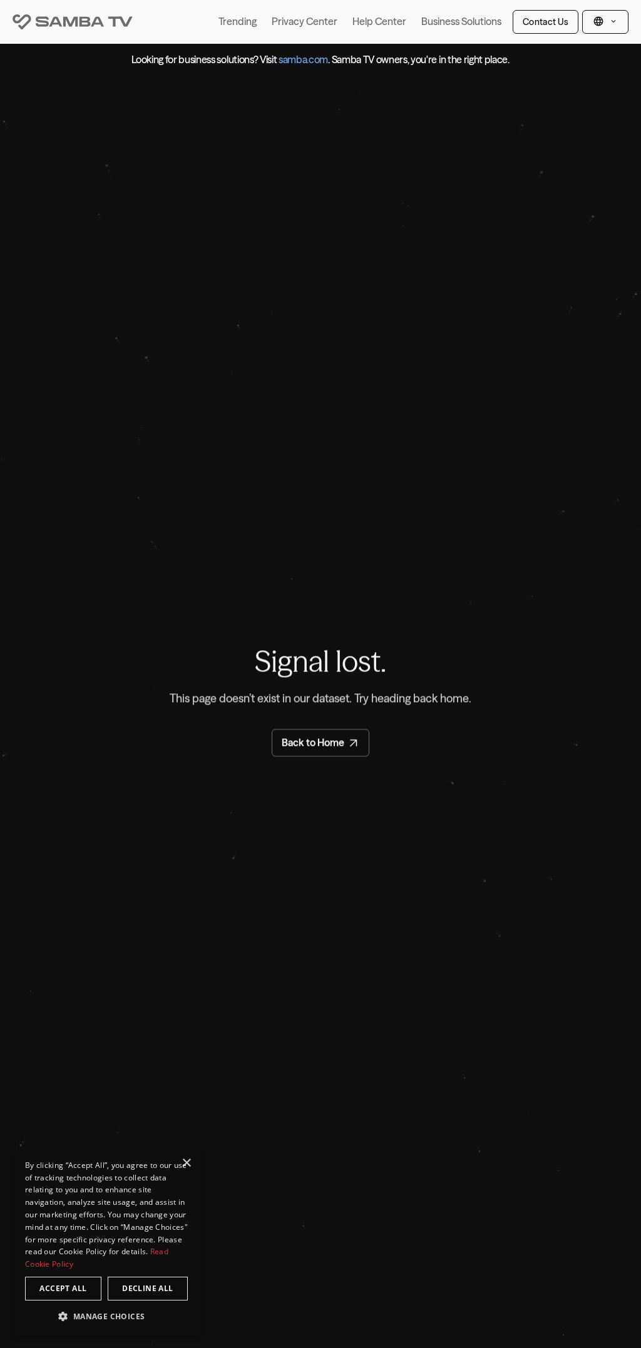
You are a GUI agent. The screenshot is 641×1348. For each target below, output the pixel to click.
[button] (106, 1316)
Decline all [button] (147, 1288)
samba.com (303, 59)
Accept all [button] (62, 1288)
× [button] (186, 1163)
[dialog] (106, 1242)
